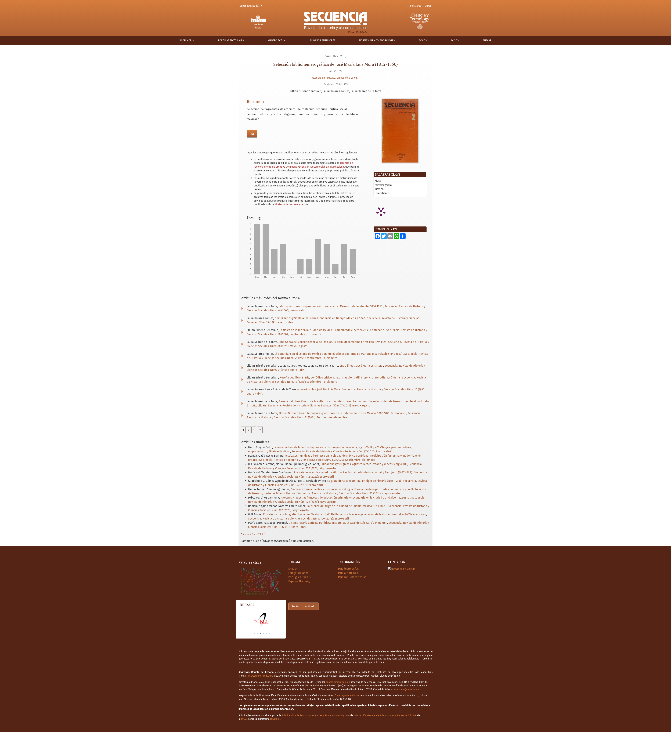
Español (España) (251, 5)
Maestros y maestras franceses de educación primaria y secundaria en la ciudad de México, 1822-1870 (345, 497)
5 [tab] (266, 633)
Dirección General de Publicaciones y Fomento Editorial (386, 715)
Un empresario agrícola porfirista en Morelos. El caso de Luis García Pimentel (337, 522)
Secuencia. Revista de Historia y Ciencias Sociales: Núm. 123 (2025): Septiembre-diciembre (317, 459)
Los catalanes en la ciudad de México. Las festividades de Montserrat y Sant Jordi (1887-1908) (353, 472)
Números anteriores (322, 40)
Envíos (423, 40)
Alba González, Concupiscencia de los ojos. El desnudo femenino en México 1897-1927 (333, 342)
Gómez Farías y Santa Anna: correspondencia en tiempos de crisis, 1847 (320, 318)
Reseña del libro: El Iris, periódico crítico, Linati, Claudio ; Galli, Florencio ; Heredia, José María (340, 377)
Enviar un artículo (303, 606)
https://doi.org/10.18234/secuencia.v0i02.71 (335, 77)
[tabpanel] (277, 620)
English (292, 568)
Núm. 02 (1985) (335, 56)
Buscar (487, 40)
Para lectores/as (348, 568)
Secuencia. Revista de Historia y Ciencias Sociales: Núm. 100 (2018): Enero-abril (298, 518)
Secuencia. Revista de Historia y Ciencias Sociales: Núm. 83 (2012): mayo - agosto (348, 493)
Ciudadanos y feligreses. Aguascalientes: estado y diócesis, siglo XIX (364, 464)
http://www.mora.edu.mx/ (259, 675)
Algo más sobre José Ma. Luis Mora (319, 389)
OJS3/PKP (275, 718)
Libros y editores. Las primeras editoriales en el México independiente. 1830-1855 (331, 306)
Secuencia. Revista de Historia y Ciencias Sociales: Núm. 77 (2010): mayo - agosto (319, 405)
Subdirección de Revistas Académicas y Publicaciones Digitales (316, 715)
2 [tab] (257, 633)
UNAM (244, 718)
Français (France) (298, 573)
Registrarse (415, 5)
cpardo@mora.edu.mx (338, 682)
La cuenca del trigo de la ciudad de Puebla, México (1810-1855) (347, 506)
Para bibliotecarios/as (352, 577)
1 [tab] (254, 633)
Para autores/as (348, 573)
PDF (252, 133)
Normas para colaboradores (377, 40)
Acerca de (186, 40)
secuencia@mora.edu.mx (407, 689)
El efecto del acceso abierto (291, 204)
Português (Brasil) (299, 577)
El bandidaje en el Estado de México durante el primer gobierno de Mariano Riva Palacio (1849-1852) (339, 353)
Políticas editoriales (231, 40)
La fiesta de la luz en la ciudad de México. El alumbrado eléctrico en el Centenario (332, 330)
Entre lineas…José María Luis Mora (361, 365)
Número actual (277, 40)
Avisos (455, 40)
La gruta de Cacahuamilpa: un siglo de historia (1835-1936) (364, 480)
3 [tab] (260, 633)
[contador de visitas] (401, 568)
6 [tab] (269, 633)
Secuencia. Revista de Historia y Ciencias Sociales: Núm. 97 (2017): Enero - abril (342, 451)
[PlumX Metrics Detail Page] (380, 211)
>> (259, 429)
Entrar (427, 5)
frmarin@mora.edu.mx (347, 695)
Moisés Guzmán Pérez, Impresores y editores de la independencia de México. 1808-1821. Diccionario (342, 413)
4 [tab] (263, 633)
